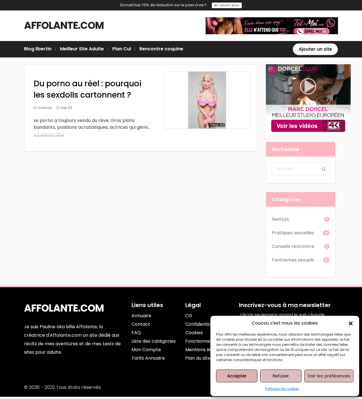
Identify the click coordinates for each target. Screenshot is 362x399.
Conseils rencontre (293, 246)
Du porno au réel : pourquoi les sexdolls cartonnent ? (87, 89)
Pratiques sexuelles (293, 232)
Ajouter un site (315, 49)
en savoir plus (226, 5)
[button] (351, 323)
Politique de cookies (282, 388)
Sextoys (45, 107)
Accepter (237, 376)
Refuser (281, 376)
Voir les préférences (328, 376)
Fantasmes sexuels (293, 260)
